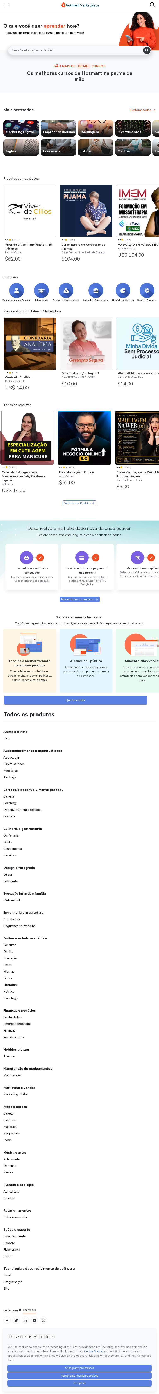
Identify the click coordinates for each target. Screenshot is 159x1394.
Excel (7, 1275)
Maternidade (12, 900)
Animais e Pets (15, 731)
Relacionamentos (17, 1210)
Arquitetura (11, 919)
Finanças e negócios (19, 1010)
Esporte (9, 1243)
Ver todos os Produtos (77, 503)
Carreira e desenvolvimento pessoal (33, 790)
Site (6, 1288)
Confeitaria (11, 835)
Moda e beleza (15, 1107)
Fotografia (10, 881)
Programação (12, 1282)
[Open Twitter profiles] (16, 1320)
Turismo (9, 1056)
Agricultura (11, 1191)
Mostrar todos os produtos (77, 599)
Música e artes (15, 1152)
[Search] (147, 50)
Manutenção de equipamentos (27, 1068)
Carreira (8, 796)
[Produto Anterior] (4, 210)
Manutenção (12, 1075)
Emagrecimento (14, 1236)
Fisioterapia (11, 1249)
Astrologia (11, 757)
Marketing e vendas (19, 1087)
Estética (9, 1120)
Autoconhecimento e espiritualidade (32, 751)
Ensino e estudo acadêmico (25, 938)
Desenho (9, 1165)
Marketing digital (15, 1094)
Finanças (9, 1030)
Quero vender (75, 700)
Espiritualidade (14, 764)
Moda (7, 1140)
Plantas (9, 1198)
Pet (6, 738)
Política (8, 991)
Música (8, 1172)
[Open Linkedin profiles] (25, 1320)
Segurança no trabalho (19, 926)
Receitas (9, 855)
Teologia (9, 777)
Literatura (10, 985)
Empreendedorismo (17, 1024)
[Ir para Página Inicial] (80, 5)
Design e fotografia (19, 868)
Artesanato (11, 1159)
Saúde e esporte (16, 1229)
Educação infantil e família (24, 893)
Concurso (9, 945)
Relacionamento (15, 1217)
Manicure (9, 1126)
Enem (7, 965)
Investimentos (13, 1037)
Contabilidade (13, 1017)
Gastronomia (12, 848)
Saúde (7, 1256)
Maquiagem (11, 1133)
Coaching (9, 803)
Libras (7, 978)
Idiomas (8, 971)
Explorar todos (140, 110)
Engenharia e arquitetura (23, 912)
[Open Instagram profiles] (43, 1320)
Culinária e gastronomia (22, 829)
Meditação (11, 770)
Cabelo (8, 1113)
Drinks (7, 842)
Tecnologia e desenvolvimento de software (39, 1268)
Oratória (9, 816)
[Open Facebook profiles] (7, 1320)
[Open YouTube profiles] (34, 1320)
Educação (10, 958)
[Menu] (6, 5)
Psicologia (10, 998)
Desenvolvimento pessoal (22, 809)
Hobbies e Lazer (16, 1049)
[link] (21, 128)
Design (8, 874)
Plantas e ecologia (18, 1185)
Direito (8, 951)
